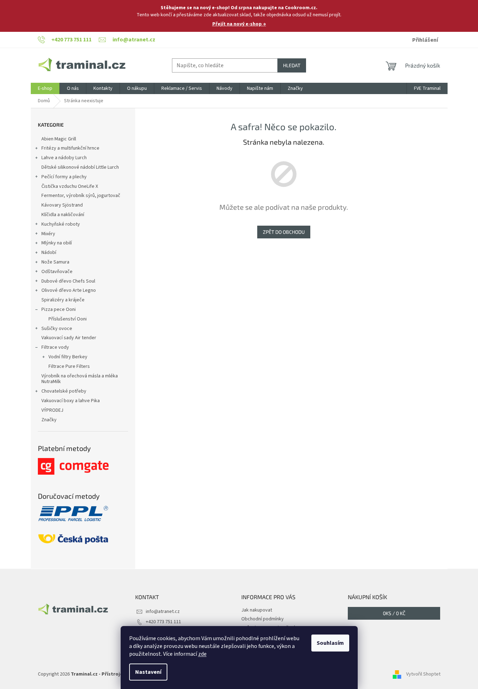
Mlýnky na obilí (56, 243)
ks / (394, 613)
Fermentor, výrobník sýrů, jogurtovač (80, 195)
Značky (49, 419)
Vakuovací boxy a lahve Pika (70, 400)
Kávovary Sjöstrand (62, 205)
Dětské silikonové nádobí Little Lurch (80, 167)
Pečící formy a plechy (64, 176)
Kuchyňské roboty (60, 224)
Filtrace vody (55, 347)
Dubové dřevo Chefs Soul (68, 281)
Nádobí (48, 252)
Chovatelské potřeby (63, 391)
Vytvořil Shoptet (423, 674)
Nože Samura (55, 262)
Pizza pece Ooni (58, 309)
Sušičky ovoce (56, 328)
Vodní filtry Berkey (67, 356)
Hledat (291, 65)
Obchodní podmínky (262, 619)
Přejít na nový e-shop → (239, 24)
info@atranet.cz (163, 611)
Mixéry (48, 233)
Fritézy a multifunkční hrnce (70, 148)
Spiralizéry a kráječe (63, 299)
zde (202, 654)
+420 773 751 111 (163, 621)
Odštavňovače (57, 271)
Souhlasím (330, 643)
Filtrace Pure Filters (69, 366)
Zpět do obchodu (284, 232)
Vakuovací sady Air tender (68, 337)
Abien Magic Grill (58, 139)
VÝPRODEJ (52, 410)
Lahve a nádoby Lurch (64, 157)
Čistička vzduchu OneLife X (69, 186)
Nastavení (148, 672)
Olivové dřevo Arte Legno (68, 290)
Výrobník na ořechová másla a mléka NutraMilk (79, 379)
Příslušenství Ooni (67, 319)
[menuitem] (45, 88)
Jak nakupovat (256, 610)
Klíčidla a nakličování (62, 214)
